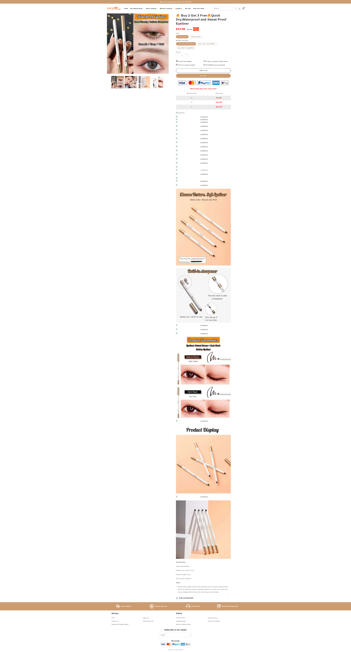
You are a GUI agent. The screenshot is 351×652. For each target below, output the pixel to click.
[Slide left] (109, 82)
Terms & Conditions (214, 621)
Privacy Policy (180, 617)
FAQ (113, 617)
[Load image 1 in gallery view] (117, 82)
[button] (137, 8)
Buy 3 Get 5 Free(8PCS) (186, 48)
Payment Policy (212, 618)
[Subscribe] (190, 635)
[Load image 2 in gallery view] (131, 82)
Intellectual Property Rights (120, 624)
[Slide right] (167, 82)
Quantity (178, 52)
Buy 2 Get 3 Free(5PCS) (186, 44)
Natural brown (196, 36)
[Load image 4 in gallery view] (158, 82)
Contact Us (115, 621)
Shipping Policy (181, 621)
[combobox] (225, 8)
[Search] (236, 8)
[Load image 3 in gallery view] (144, 82)
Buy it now (203, 76)
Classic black (182, 36)
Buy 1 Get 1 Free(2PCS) (207, 44)
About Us (146, 618)
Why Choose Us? (148, 621)
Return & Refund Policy (183, 624)
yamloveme (180, 649)
